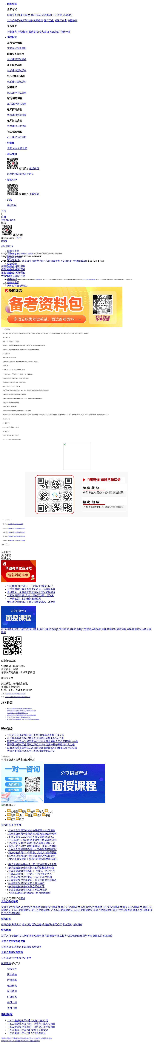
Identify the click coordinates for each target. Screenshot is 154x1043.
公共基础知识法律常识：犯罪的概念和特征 (31, 867)
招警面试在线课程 (21, 532)
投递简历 (34, 168)
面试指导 (26, 946)
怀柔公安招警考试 (142, 910)
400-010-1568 (8, 219)
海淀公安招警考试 (112, 907)
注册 (3, 216)
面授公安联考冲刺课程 (89, 629)
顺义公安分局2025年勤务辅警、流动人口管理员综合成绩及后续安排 (23, 719)
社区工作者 (61, 20)
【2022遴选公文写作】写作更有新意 (26, 1033)
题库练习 (12, 991)
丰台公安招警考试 (70, 907)
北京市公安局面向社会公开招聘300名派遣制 (31, 855)
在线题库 (7, 1014)
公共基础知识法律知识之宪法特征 (26, 883)
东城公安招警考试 (10, 907)
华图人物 (12, 148)
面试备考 (33, 31)
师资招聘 (12, 174)
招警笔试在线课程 (12, 532)
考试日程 (77, 924)
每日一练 (65, 31)
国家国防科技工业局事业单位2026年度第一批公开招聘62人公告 (41, 744)
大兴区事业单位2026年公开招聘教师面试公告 (31, 751)
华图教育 (72, 20)
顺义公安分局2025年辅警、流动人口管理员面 (32, 852)
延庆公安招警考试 (10, 913)
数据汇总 (97, 935)
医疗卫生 (49, 20)
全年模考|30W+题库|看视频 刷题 (17, 540)
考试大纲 (16, 924)
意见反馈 (43, 1038)
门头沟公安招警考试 (62, 910)
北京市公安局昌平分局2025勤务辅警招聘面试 (32, 849)
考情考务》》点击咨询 (13, 275)
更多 (31, 174)
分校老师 (22, 148)
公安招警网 (37, 279)
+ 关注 (17, 238)
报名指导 (62, 935)
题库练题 (6, 963)
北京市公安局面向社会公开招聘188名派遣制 (31, 830)
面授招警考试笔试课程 (13, 629)
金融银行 (68, 15)
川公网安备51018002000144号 (22, 1041)
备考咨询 (21, 524)
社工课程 (12, 137)
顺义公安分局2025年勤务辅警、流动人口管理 (32, 846)
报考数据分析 (49, 935)
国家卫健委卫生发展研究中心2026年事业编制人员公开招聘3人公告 (42, 741)
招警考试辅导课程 (13, 283)
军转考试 (36, 15)
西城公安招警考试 (30, 907)
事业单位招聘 (14, 257)
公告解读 (16, 935)
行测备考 (12, 31)
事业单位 (25, 15)
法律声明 (32, 1038)
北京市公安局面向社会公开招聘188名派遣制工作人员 (17, 697)
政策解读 (107, 935)
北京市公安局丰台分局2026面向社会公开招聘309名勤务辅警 (21, 710)
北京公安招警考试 (7, 246)
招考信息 (30, 253)
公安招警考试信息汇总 (13, 524)
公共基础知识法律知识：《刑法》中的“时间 (31, 870)
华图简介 (3, 1038)
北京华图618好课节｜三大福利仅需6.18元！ (30, 586)
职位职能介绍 (74, 935)
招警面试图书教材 (21, 536)
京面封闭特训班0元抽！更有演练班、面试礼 (30, 595)
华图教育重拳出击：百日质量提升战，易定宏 (31, 602)
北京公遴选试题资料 (12, 952)
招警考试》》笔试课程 (13, 266)
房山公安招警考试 (41, 910)
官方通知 (67, 924)
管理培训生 (23, 174)
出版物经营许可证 (35, 1041)
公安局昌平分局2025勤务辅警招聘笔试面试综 (32, 840)
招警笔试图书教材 (12, 536)
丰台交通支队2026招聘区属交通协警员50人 (15, 693)
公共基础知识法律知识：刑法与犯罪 (27, 889)
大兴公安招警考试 (21, 910)
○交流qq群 (66, 260)
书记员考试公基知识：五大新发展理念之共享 (32, 864)
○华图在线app (79, 260)
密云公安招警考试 (122, 910)
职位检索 (12, 985)
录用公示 (9, 264)
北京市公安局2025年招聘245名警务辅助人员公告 (18, 717)
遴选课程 (21, 104)
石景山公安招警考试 (91, 907)
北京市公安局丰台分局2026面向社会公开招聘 (32, 833)
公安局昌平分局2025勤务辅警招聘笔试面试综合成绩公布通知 (21, 715)
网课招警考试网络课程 (114, 629)
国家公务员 (13, 15)
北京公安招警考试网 (33, 260)
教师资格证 (26, 20)
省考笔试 (21, 48)
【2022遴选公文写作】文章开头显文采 (27, 1030)
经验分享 (37, 946)
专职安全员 (13, 282)
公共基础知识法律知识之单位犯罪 (26, 886)
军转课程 (12, 104)
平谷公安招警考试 (102, 910)
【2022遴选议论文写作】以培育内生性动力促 (31, 1023)
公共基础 (44, 31)
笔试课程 (12, 59)
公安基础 (6, 946)
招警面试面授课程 (21, 528)
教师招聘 (38, 20)
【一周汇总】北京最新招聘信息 (24, 598)
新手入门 (6, 935)
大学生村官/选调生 (17, 285)
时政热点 (55, 31)
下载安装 (34, 194)
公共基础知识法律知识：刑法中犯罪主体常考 (32, 880)
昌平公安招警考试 (83, 910)
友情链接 (49, 1038)
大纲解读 (26, 935)
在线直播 (12, 980)
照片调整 (12, 974)
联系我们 (26, 1038)
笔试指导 (16, 946)
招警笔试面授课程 (12, 528)
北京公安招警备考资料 (13, 941)
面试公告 (37, 924)
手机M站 (12, 205)
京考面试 (12, 48)
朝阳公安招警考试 (50, 907)
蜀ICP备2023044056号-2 (7, 1041)
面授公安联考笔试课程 (63, 629)
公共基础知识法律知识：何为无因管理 (30, 893)
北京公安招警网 (86, 279)
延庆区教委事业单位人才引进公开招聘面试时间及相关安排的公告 (42, 747)
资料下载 (12, 1008)
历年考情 (87, 935)
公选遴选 (46, 15)
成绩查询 (47, 924)
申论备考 (23, 31)
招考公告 (9, 255)
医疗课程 (21, 137)
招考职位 (9, 258)
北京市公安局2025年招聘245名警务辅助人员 (31, 843)
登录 (3, 211)
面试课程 (21, 59)
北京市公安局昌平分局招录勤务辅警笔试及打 (34, 859)
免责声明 (37, 1038)
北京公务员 (13, 20)
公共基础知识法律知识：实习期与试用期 (30, 877)
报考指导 (6, 930)
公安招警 (57, 15)
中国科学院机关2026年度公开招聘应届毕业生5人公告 (35, 738)
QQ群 (4, 241)
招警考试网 (92, 279)
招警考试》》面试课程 (13, 269)
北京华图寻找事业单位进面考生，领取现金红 (31, 589)
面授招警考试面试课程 (38, 629)
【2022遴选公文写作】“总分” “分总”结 (27, 1020)
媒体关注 (20, 1038)
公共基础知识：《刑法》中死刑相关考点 (30, 874)
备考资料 (16, 825)
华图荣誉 (9, 1038)
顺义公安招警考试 (132, 907)
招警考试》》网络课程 (13, 272)
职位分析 (37, 935)
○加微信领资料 (52, 260)
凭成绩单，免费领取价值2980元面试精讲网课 (31, 592)
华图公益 (15, 1038)
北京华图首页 (12, 253)
